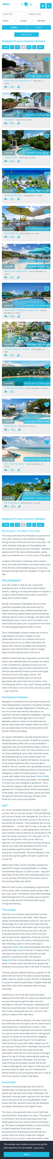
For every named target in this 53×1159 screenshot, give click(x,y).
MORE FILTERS (26, 35)
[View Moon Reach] (26, 411)
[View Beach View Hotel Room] (26, 256)
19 (17, 47)
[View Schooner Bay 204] (26, 180)
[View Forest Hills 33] (26, 218)
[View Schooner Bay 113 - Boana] (26, 334)
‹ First (5, 47)
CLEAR (38, 27)
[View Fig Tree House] (26, 488)
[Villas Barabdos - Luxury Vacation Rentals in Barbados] (26, 4)
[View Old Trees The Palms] (26, 449)
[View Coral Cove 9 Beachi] (26, 373)
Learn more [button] (39, 1148)
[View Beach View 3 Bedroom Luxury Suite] (26, 295)
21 (29, 47)
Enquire (7, 76)
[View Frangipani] (26, 105)
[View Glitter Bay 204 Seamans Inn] (26, 66)
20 (23, 47)
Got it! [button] (26, 1154)
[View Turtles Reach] (26, 142)
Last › (40, 47)
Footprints (7, 960)
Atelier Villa (17, 947)
